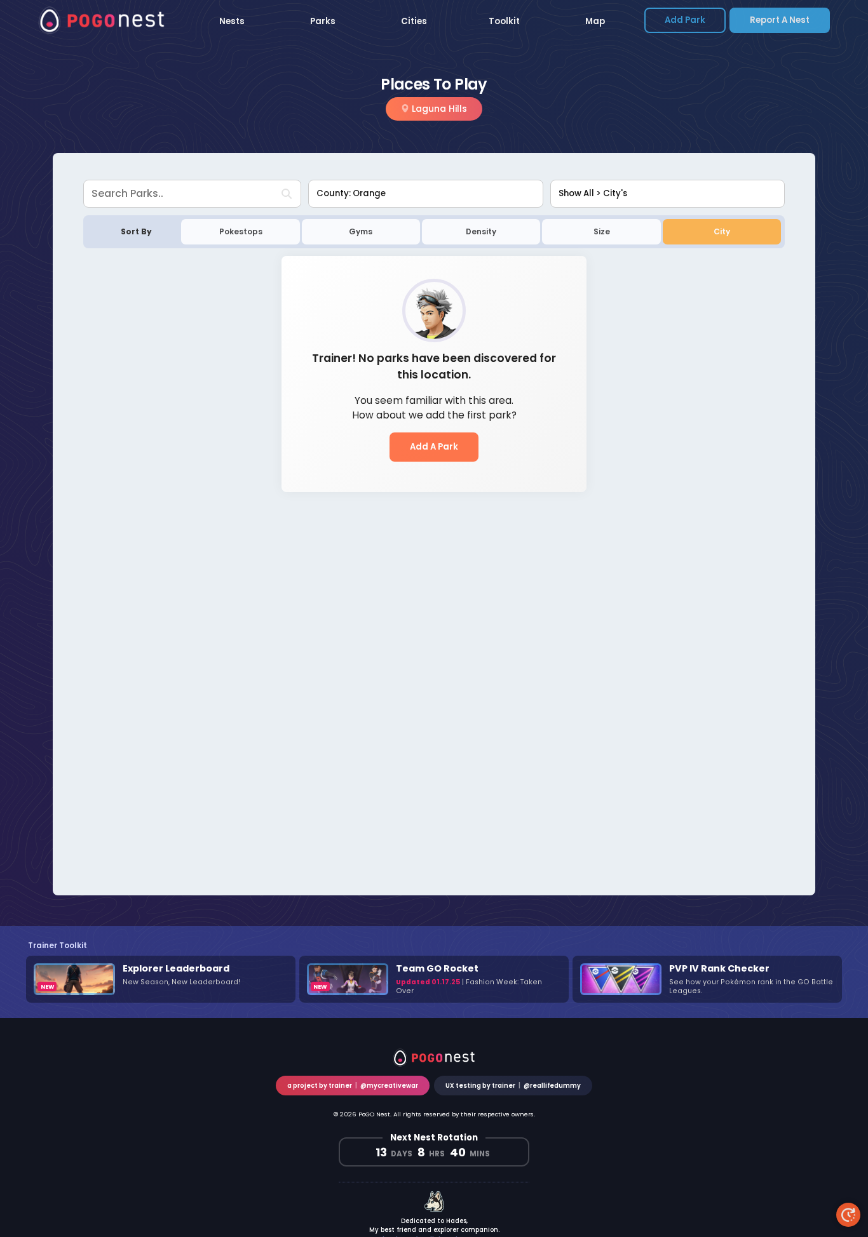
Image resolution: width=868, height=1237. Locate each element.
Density (481, 231)
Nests (232, 21)
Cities (414, 21)
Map (595, 21)
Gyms (360, 231)
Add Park (685, 20)
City (722, 231)
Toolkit (504, 21)
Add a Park (434, 447)
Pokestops (240, 231)
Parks (323, 21)
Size (601, 231)
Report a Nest (780, 20)
